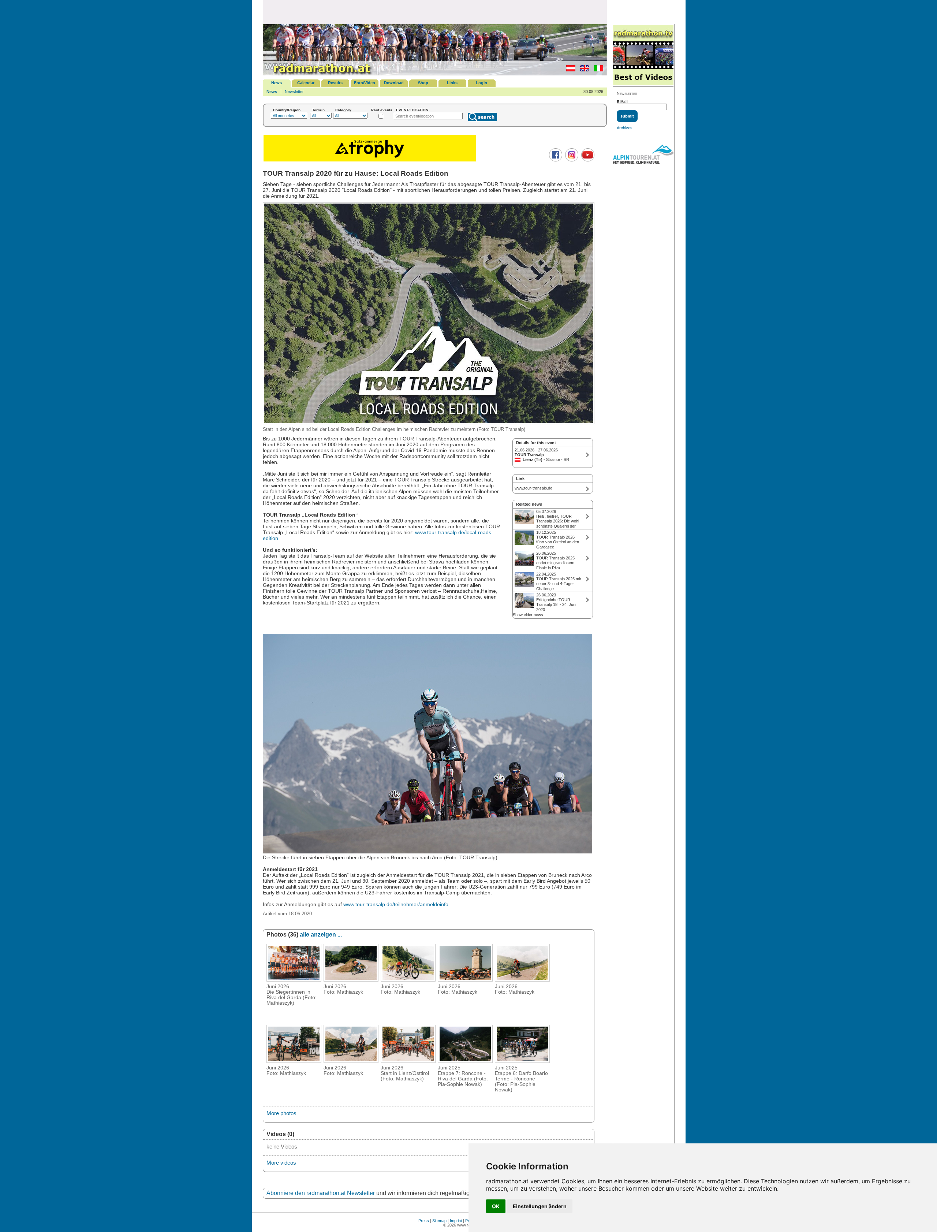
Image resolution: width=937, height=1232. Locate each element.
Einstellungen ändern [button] (540, 1206)
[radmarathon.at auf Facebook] (554, 160)
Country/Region (286, 110)
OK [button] (496, 1206)
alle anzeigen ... (321, 934)
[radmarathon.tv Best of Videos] (643, 55)
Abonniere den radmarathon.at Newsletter (320, 1193)
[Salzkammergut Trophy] (370, 160)
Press (423, 1220)
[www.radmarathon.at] (318, 74)
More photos (281, 1113)
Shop (423, 83)
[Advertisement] (434, 12)
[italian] (596, 70)
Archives (624, 128)
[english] (582, 70)
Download (394, 83)
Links (452, 83)
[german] (569, 70)
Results (335, 83)
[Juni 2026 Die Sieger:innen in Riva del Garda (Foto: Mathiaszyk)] (293, 979)
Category (343, 110)
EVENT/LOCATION (412, 110)
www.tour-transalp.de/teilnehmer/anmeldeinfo (395, 904)
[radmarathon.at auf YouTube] (586, 160)
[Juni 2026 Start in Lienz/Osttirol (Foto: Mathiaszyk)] (408, 1060)
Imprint (456, 1220)
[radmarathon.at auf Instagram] (570, 160)
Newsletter (294, 91)
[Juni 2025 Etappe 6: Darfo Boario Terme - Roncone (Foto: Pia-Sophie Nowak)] (522, 1060)
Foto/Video (364, 83)
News (276, 83)
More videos (281, 1163)
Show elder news (528, 615)
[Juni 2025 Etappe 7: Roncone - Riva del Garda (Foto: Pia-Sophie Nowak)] (465, 1060)
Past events (381, 110)
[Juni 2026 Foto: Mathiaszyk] (351, 979)
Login (481, 83)
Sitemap (439, 1220)
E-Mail (622, 102)
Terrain (318, 110)
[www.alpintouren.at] (643, 155)
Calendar (305, 83)
